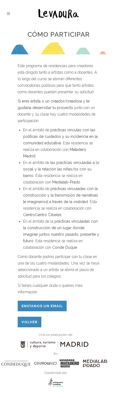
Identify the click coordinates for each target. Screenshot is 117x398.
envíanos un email (42, 306)
